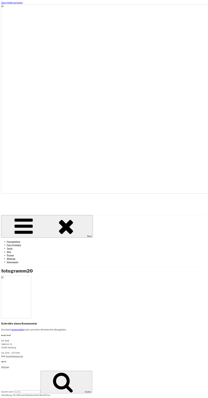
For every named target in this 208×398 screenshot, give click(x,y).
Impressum (12, 262)
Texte (10, 248)
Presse (10, 255)
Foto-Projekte (14, 245)
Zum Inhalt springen (12, 2)
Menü (89, 236)
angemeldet (17, 329)
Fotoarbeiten (13, 241)
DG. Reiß (13, 201)
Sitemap (11, 258)
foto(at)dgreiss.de (14, 356)
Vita (9, 252)
